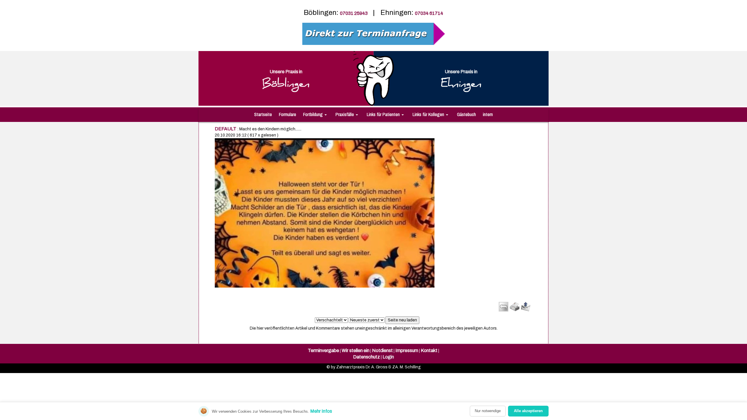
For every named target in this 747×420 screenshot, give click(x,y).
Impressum (406, 350)
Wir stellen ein (355, 350)
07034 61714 (429, 13)
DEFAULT (225, 128)
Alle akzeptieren (528, 411)
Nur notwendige (488, 411)
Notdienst (382, 350)
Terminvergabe (323, 350)
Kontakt (429, 350)
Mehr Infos (321, 411)
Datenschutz (366, 356)
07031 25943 (354, 13)
